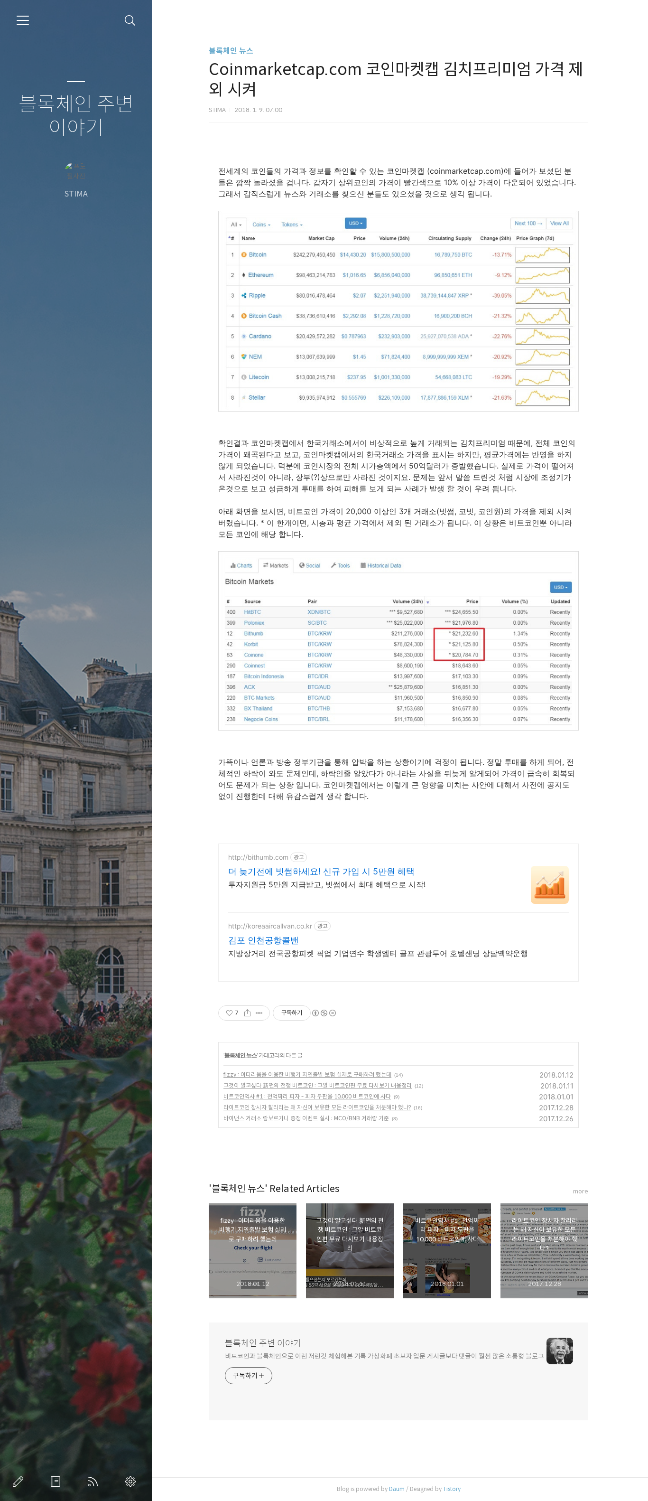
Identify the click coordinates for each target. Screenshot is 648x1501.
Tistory (452, 1488)
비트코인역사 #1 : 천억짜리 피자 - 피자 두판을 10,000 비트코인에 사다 (307, 1096)
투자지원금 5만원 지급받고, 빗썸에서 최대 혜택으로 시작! (327, 884)
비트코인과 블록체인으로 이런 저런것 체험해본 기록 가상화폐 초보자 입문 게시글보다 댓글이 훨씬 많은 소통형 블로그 (384, 1356)
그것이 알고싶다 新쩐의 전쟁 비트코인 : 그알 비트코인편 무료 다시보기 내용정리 (317, 1085)
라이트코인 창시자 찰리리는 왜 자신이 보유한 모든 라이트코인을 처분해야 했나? (317, 1107)
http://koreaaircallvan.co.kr (270, 926)
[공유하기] (247, 1013)
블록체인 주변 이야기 (76, 116)
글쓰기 (20, 1481)
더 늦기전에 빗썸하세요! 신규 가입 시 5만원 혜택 (321, 871)
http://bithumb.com (258, 857)
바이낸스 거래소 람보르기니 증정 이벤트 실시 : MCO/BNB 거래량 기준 (306, 1118)
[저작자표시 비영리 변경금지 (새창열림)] (323, 1013)
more (580, 1191)
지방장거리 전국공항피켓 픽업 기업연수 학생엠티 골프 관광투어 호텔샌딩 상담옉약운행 (378, 953)
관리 (132, 1481)
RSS (94, 1481)
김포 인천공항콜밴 (263, 940)
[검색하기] (130, 20)
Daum (397, 1488)
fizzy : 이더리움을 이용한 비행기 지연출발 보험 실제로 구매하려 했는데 (307, 1074)
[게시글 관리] (259, 1013)
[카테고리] (23, 20)
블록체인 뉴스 (231, 51)
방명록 (57, 1481)
